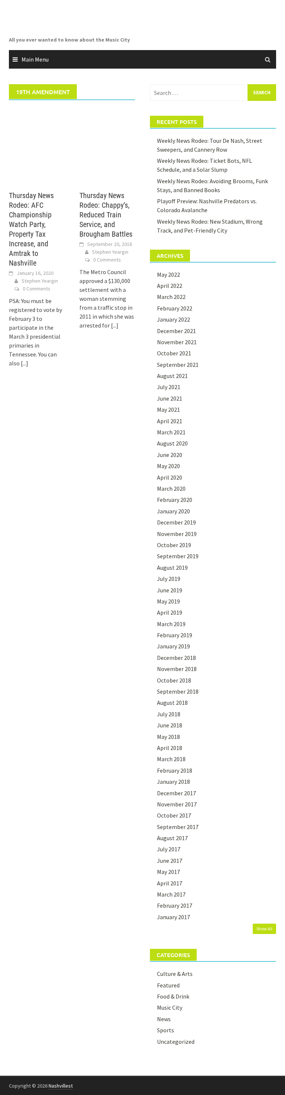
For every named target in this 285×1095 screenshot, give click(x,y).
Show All (264, 928)
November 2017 (177, 804)
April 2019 (169, 612)
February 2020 (174, 499)
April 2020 (169, 477)
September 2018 (178, 691)
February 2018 (174, 770)
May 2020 (168, 466)
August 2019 (172, 567)
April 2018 (169, 748)
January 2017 (173, 917)
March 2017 (171, 894)
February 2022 (174, 308)
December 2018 (176, 657)
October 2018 (174, 680)
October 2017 (174, 815)
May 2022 (168, 274)
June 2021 (169, 398)
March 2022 (171, 296)
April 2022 (169, 285)
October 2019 (174, 545)
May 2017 (168, 871)
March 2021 (171, 432)
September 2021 (178, 364)
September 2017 (178, 827)
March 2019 (171, 624)
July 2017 (168, 849)
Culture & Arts (175, 973)
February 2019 (174, 635)
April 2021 (169, 421)
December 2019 (176, 522)
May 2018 (168, 736)
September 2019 (178, 556)
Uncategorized (175, 1041)
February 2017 (174, 905)
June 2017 (169, 860)
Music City (169, 1007)
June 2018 (169, 725)
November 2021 (177, 342)
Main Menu (35, 59)
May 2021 (168, 409)
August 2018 (172, 702)
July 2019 (168, 578)
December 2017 (176, 793)
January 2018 (173, 781)
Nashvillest (61, 1085)
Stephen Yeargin (40, 280)
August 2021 (172, 375)
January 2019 (173, 646)
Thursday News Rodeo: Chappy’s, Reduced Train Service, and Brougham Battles (105, 215)
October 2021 (174, 353)
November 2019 (177, 533)
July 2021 (168, 387)
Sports (165, 1030)
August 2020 (172, 443)
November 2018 (177, 669)
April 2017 (169, 883)
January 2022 (173, 319)
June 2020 (169, 454)
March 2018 (171, 759)
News (164, 1019)
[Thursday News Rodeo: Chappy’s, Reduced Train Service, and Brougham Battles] (107, 145)
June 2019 (169, 590)
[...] (24, 363)
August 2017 (172, 838)
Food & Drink (173, 996)
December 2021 (176, 331)
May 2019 (168, 601)
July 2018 (168, 714)
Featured (168, 985)
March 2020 (171, 488)
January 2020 (173, 511)
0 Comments (36, 288)
